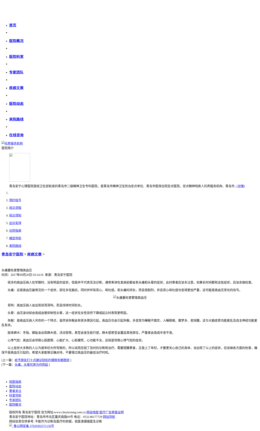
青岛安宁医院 (12, 254)
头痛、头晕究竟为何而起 (31, 364)
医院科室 (16, 57)
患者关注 (15, 391)
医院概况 (16, 41)
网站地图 (92, 412)
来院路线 (16, 119)
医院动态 (16, 104)
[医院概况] (19, 180)
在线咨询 (16, 135)
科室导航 (15, 395)
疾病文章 (16, 88)
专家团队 (16, 72)
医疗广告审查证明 (111, 412)
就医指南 (15, 381)
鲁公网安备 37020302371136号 (33, 426)
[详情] (241, 186)
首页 (12, 25)
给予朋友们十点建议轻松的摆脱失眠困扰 (42, 360)
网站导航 (109, 416)
